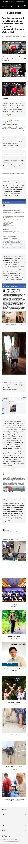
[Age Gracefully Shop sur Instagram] (5, 836)
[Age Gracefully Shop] (14, 6)
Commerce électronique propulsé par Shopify (10, 841)
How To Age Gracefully (14, 702)
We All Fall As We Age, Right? (14, 767)
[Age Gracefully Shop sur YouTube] (9, 836)
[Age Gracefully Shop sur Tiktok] (7, 836)
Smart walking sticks (14, 636)
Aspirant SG (14, 604)
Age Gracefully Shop (13, 839)
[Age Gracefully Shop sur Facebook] (3, 836)
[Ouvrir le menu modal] (3, 6)
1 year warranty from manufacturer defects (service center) (13, 1)
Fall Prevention (14, 735)
